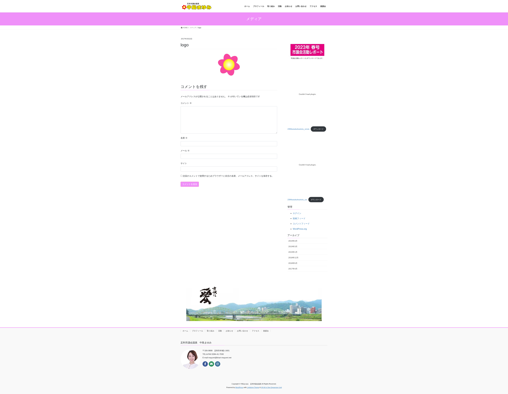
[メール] (211, 364)
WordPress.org (300, 229)
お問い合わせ (242, 331)
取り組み (210, 331)
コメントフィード (301, 223)
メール (185, 151)
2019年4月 (292, 241)
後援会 (266, 331)
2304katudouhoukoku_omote (298, 129)
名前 (184, 138)
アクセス (255, 331)
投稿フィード (299, 218)
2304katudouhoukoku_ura (297, 200)
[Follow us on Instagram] (217, 364)
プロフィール (197, 331)
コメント (186, 103)
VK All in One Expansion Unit (271, 387)
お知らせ (229, 331)
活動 (220, 331)
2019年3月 (292, 246)
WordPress (239, 387)
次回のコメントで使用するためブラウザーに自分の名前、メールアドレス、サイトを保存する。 (228, 176)
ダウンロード (318, 129)
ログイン (297, 213)
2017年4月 (292, 269)
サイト (184, 163)
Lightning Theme (253, 387)
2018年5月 (292, 263)
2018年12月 (293, 258)
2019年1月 (292, 252)
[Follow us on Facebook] (205, 364)
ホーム (185, 331)
